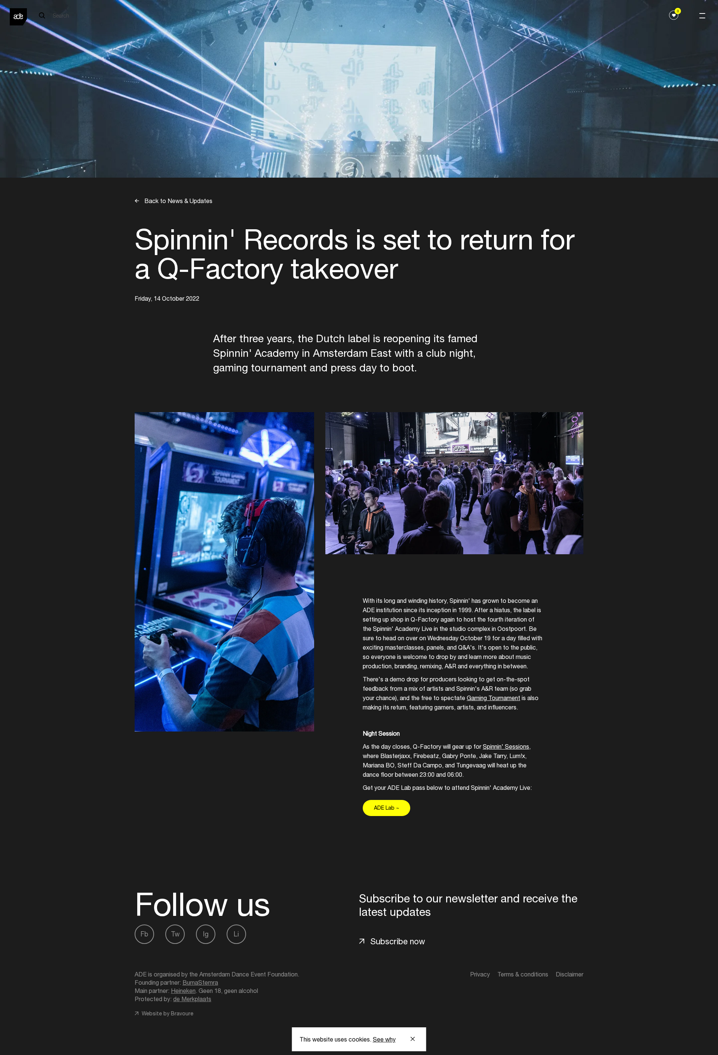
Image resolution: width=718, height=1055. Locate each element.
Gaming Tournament (493, 697)
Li (236, 934)
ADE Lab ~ (386, 808)
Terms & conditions (522, 974)
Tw (175, 934)
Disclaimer (569, 974)
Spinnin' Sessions (506, 746)
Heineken (183, 990)
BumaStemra (200, 982)
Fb (144, 934)
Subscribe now (397, 941)
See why (384, 1039)
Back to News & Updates (177, 200)
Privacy (480, 974)
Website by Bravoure (166, 1013)
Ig (206, 934)
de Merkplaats (192, 999)
